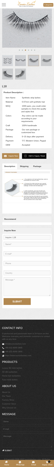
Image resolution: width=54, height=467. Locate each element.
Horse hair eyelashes (11, 376)
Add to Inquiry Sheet (37, 156)
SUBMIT (17, 301)
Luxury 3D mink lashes (12, 368)
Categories (48, 5)
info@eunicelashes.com (15, 344)
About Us (6, 392)
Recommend (10, 219)
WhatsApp (20, 465)
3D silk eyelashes (9, 372)
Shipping (24, 166)
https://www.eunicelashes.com (18, 355)
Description (9, 166)
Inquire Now (13, 156)
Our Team (6, 396)
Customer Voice (9, 404)
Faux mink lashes (9, 380)
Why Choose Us (9, 408)
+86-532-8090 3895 (13, 348)
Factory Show (8, 400)
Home (6, 465)
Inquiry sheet (47, 463)
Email (33, 465)
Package (37, 166)
